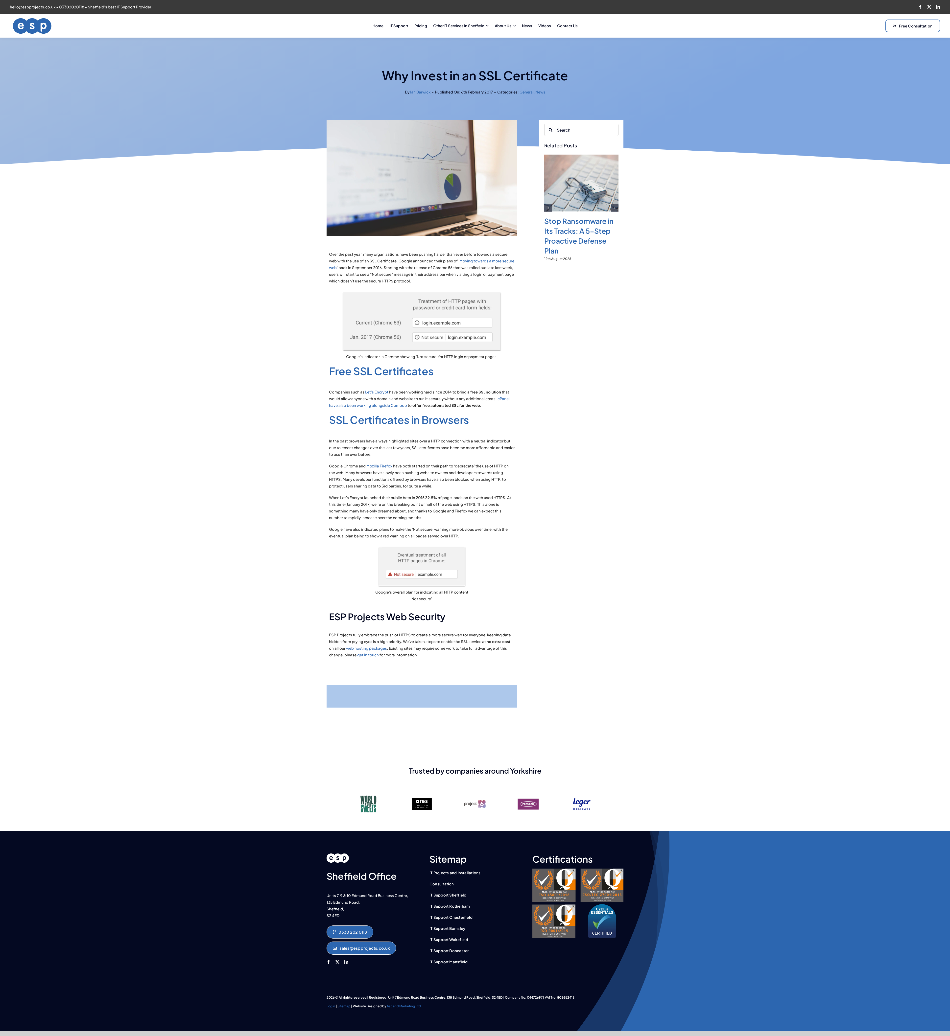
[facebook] (920, 7)
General (527, 92)
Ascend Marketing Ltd (404, 1006)
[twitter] (929, 7)
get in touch (368, 654)
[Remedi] (528, 793)
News (540, 92)
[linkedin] (938, 7)
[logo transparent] (32, 19)
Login (331, 1006)
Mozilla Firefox (379, 465)
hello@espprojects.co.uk (32, 6)
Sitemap (344, 1006)
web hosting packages (366, 648)
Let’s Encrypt (376, 392)
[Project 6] (475, 793)
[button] (548, 218)
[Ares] (421, 793)
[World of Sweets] (368, 793)
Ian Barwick (420, 92)
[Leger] (581, 793)
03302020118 (71, 6)
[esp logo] (338, 855)
